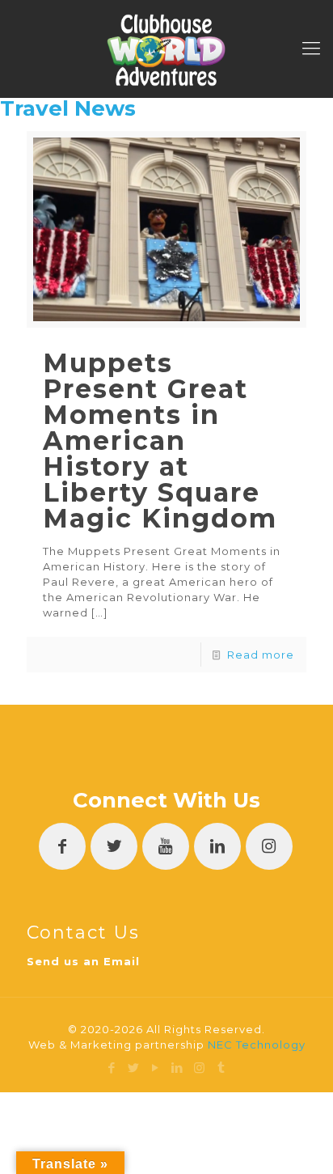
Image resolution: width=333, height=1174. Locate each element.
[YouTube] (155, 1067)
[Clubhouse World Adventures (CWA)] (166, 48)
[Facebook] (111, 1067)
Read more (260, 654)
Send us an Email (83, 961)
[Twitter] (133, 1067)
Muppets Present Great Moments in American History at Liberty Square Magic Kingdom (160, 440)
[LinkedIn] (177, 1067)
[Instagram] (199, 1067)
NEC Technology (257, 1044)
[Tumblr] (221, 1067)
